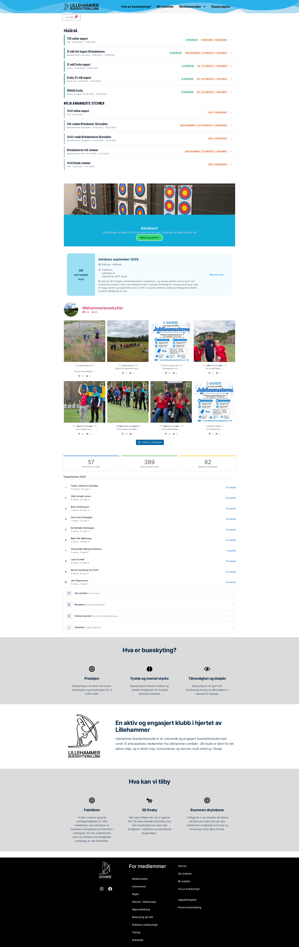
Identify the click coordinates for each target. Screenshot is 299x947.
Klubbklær (138, 940)
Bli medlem (165, 6)
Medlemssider (190, 6)
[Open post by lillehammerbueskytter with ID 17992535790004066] (214, 402)
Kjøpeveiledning (141, 909)
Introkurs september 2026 (118, 259)
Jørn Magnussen (79, 580)
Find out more (216, 274)
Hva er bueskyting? (136, 6)
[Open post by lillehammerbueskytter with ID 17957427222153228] (171, 341)
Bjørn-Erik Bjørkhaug (81, 538)
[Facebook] (110, 889)
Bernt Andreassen (80, 506)
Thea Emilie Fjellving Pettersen (86, 549)
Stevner (182, 866)
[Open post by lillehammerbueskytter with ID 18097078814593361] (128, 402)
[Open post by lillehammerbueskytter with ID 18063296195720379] (128, 341)
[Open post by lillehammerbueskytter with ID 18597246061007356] (214, 341)
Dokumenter (139, 886)
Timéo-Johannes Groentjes (84, 485)
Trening (136, 932)
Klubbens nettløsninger (145, 924)
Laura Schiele (77, 559)
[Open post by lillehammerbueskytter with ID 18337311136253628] (84, 341)
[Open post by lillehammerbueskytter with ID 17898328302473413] (84, 402)
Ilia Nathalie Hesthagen (82, 528)
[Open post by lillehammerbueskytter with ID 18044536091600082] (171, 402)
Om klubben (185, 873)
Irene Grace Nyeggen (82, 517)
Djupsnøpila (220, 6)
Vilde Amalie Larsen (81, 496)
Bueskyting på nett (142, 917)
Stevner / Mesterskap (144, 901)
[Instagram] (102, 889)
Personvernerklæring (189, 907)
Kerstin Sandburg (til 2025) (85, 570)
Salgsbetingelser (187, 899)
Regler (135, 894)
